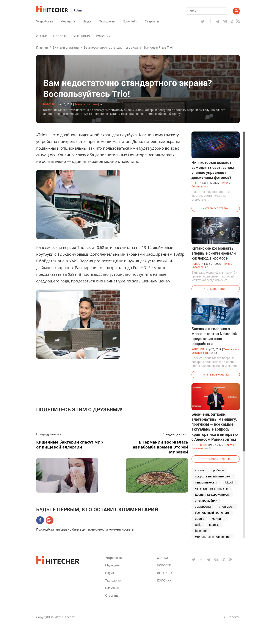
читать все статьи (216, 208)
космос (200, 470)
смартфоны (203, 506)
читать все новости (215, 288)
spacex (214, 524)
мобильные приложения (212, 537)
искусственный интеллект (213, 476)
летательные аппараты (211, 488)
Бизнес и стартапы (66, 47)
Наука (87, 21)
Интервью (82, 36)
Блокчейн (130, 21)
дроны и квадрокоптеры (212, 494)
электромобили (206, 500)
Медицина (68, 21)
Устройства (44, 21)
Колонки (103, 36)
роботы (218, 470)
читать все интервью (216, 459)
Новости (60, 36)
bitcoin (229, 482)
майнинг (218, 518)
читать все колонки (216, 374)
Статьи (41, 36)
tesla (198, 524)
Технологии (107, 21)
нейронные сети (206, 482)
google (199, 518)
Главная (42, 47)
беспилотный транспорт (212, 512)
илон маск (226, 506)
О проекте (232, 617)
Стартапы (152, 21)
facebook (201, 530)
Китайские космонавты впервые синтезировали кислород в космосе (213, 253)
